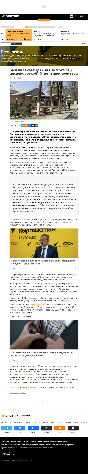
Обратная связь (48, 448)
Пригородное (70, 387)
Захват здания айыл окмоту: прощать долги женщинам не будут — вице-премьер (43, 262)
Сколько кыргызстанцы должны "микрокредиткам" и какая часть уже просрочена (42, 354)
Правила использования (19, 442)
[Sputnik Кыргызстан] (11, 18)
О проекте (5, 442)
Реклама (53, 442)
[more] (75, 268)
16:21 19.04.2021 (15, 78)
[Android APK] (8, 454)
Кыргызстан (42, 387)
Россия (53, 422)
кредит (23, 392)
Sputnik (13, 121)
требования (14, 392)
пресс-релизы (62, 442)
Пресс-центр (15, 387)
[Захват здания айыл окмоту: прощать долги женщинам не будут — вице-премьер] (44, 243)
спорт (61, 422)
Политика (18, 422)
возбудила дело (38, 304)
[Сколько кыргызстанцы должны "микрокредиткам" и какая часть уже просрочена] (44, 334)
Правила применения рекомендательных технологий (21, 448)
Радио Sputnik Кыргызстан (36, 422)
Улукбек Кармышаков (56, 387)
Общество (33, 387)
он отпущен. (29, 374)
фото (76, 422)
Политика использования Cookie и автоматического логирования (50, 445)
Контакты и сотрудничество (39, 442)
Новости (24, 387)
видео (68, 422)
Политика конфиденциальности (13, 445)
